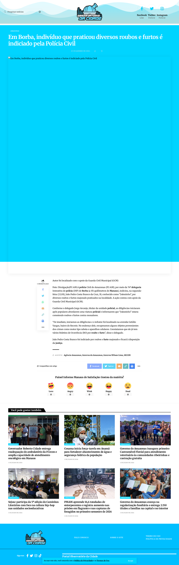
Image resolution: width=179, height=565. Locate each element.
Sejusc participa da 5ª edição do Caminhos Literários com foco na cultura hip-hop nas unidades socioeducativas (33, 505)
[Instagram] (162, 11)
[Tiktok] (40, 556)
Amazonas (14, 31)
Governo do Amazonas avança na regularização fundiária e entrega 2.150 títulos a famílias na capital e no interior (144, 505)
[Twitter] (151, 11)
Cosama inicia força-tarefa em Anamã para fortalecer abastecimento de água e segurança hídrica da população (88, 452)
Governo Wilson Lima (113, 355)
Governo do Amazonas (92, 355)
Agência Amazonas (72, 355)
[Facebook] (142, 11)
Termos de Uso (103, 560)
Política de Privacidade (83, 560)
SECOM (127, 355)
